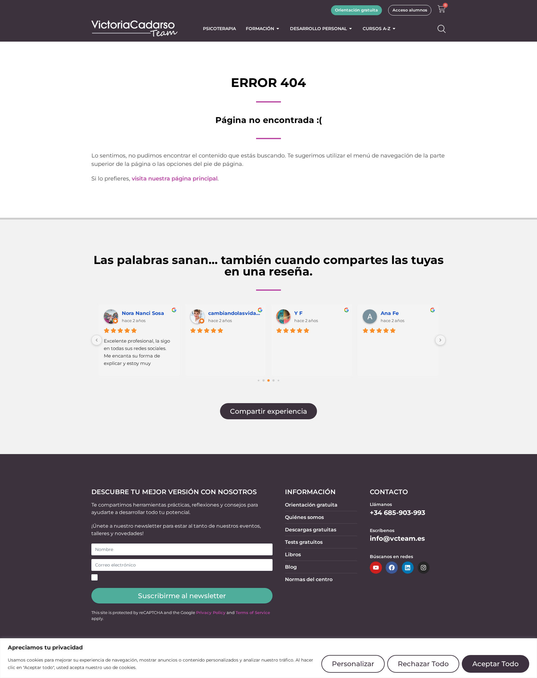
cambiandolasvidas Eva (234, 313)
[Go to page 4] (278, 380)
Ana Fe (390, 313)
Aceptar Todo (495, 663)
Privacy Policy (211, 612)
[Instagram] (423, 567)
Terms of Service (253, 612)
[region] (268, 658)
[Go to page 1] (264, 381)
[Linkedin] (408, 567)
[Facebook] (391, 567)
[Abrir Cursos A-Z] (394, 28)
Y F (298, 313)
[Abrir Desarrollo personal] (350, 28)
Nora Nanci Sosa (143, 313)
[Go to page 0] (258, 380)
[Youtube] (376, 567)
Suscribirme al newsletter (182, 595)
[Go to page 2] (268, 381)
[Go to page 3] (274, 381)
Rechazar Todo (423, 663)
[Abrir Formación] (278, 28)
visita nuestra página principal (175, 178)
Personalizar (353, 663)
